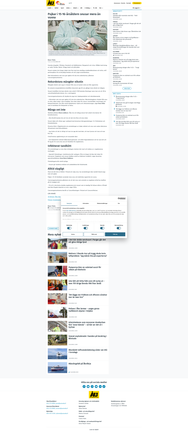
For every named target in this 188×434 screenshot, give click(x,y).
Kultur (68, 8)
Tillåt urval (94, 234)
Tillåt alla (115, 234)
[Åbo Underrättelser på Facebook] (84, 386)
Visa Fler (127, 88)
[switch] (86, 228)
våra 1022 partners (71, 210)
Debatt (75, 8)
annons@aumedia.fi (62, 408)
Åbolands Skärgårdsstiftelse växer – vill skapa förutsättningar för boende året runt (126, 47)
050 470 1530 (50, 413)
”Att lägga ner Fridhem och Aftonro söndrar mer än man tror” (126, 110)
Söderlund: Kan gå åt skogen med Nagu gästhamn (128, 104)
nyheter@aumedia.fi (62, 413)
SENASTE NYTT (117, 11)
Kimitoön (116, 73)
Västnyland (117, 81)
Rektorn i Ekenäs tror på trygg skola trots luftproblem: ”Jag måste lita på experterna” (126, 61)
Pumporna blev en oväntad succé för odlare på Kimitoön (127, 117)
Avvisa (73, 234)
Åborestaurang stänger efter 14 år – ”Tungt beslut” (126, 98)
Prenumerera (137, 3)
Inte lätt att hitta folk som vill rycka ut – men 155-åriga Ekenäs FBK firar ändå (128, 123)
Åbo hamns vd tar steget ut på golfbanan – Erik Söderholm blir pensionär (126, 39)
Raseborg (116, 58)
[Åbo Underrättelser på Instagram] (92, 386)
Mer (100, 8)
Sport (62, 8)
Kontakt (128, 3)
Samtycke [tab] (69, 203)
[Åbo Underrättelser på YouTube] (96, 386)
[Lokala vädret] (69, 3)
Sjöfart (56, 8)
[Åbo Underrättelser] (94, 394)
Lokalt (49, 8)
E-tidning (87, 8)
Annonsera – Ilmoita (119, 3)
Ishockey (116, 29)
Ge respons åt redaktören (55, 208)
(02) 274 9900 (50, 403)
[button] (137, 8)
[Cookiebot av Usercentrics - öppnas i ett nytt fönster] (119, 198)
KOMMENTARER (53, 228)
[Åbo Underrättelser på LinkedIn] (100, 386)
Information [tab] (86, 203)
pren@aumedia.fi (61, 403)
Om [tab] (119, 203)
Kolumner (116, 51)
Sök (96, 8)
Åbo (114, 65)
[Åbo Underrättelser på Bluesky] (88, 386)
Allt (81, 8)
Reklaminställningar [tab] (102, 203)
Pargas (115, 21)
